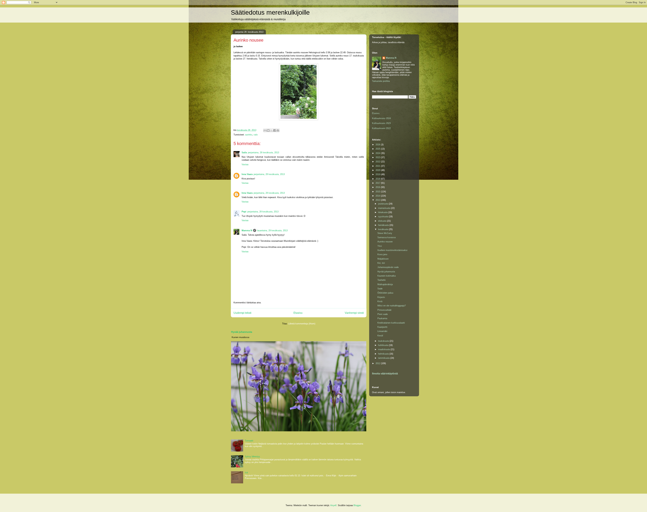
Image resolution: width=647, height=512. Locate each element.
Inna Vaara (247, 174)
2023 (378, 157)
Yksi (379, 246)
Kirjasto (381, 297)
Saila (244, 152)
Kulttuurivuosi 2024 (381, 118)
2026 (378, 144)
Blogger (357, 505)
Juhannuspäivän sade (388, 267)
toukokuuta (384, 341)
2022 (378, 161)
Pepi (244, 211)
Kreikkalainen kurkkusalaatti (391, 323)
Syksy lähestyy (252, 456)
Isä (246, 472)
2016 (378, 187)
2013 (378, 200)
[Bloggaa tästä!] (268, 130)
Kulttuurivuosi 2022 (381, 128)
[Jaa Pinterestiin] (278, 130)
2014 (378, 196)
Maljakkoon (383, 259)
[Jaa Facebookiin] (274, 130)
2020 (378, 170)
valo (256, 134)
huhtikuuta (383, 345)
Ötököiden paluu (385, 293)
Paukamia (382, 318)
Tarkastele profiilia (381, 81)
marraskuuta (384, 208)
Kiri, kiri (381, 263)
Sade (379, 288)
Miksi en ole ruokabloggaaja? (391, 305)
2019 (378, 174)
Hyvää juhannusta (241, 331)
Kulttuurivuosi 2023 (381, 123)
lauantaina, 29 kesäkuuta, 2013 (272, 230)
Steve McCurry (384, 233)
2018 (378, 179)
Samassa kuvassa (386, 237)
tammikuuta (384, 358)
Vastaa (245, 164)
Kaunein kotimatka (386, 276)
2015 (378, 191)
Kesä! (380, 335)
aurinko (248, 134)
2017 (378, 183)
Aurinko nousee (385, 241)
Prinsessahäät (384, 310)
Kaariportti (382, 327)
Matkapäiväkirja (385, 284)
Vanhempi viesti (354, 312)
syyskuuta (383, 216)
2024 (378, 153)
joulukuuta (383, 203)
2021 (378, 166)
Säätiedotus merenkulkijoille (270, 12)
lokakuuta (383, 212)
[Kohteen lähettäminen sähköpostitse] (265, 130)
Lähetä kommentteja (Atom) (301, 323)
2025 (378, 149)
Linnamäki (382, 331)
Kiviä (379, 301)
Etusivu (298, 312)
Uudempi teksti (242, 312)
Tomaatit (249, 440)
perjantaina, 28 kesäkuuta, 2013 (263, 152)
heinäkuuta (383, 225)
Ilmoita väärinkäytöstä (385, 373)
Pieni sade (382, 314)
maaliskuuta (384, 349)
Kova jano (382, 254)
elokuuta (382, 221)
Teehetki (381, 280)
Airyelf (333, 505)
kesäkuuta (383, 229)
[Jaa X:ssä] (271, 130)
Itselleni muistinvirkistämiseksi (392, 250)
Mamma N (247, 230)
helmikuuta (383, 354)
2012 (378, 363)
